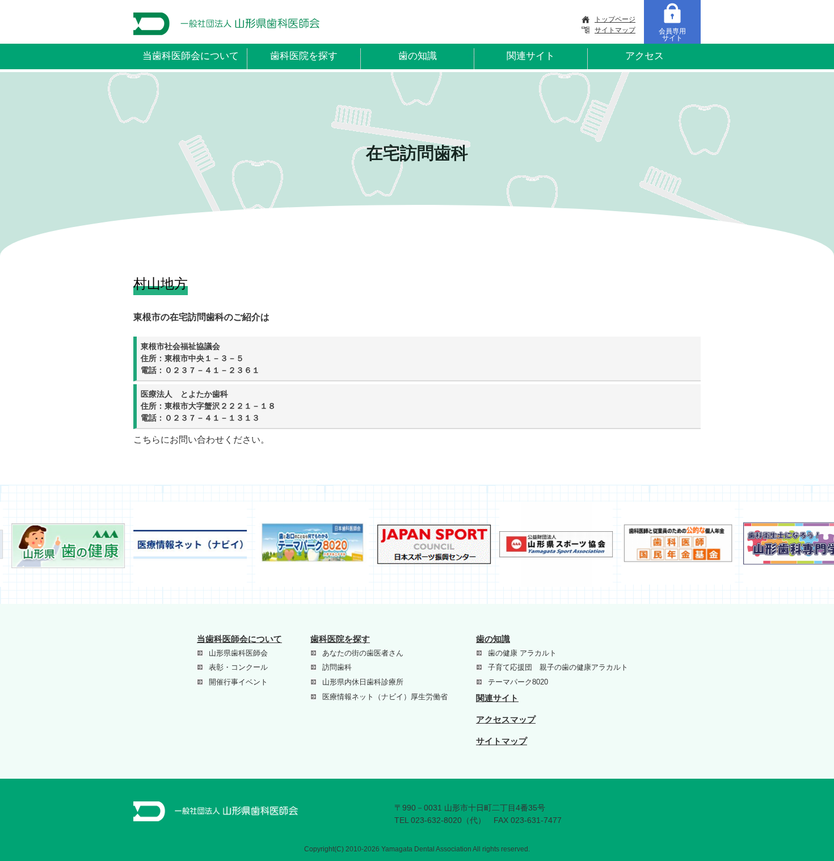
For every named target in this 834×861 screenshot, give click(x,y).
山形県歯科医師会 (238, 653)
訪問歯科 (337, 667)
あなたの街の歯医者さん (362, 653)
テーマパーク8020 (518, 682)
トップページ (615, 19)
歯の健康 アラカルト (522, 653)
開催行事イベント (238, 682)
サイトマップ (615, 30)
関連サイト (531, 56)
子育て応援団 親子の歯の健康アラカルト (558, 667)
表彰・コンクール (238, 667)
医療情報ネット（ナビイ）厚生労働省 (385, 696)
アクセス (644, 56)
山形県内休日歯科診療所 (362, 682)
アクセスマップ (506, 719)
